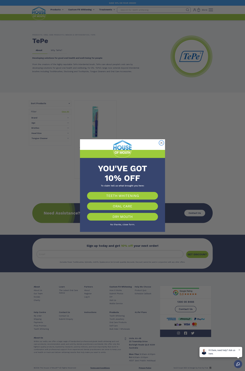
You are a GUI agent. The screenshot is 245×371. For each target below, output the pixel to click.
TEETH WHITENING (122, 196)
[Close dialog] (161, 142)
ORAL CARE (122, 206)
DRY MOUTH (122, 217)
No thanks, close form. (122, 224)
